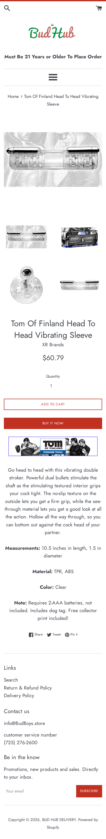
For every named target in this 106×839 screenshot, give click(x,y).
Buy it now (53, 423)
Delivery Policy (19, 695)
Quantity (53, 376)
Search (11, 679)
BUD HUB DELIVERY (59, 820)
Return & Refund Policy (28, 687)
